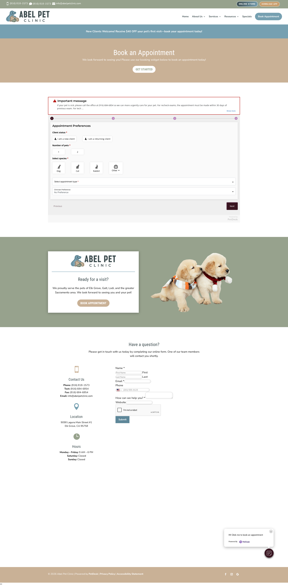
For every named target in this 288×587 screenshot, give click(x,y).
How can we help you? (130, 398)
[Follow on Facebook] (225, 574)
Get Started (144, 69)
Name (120, 368)
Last (145, 377)
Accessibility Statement (130, 574)
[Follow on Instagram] (231, 574)
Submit (122, 419)
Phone (119, 385)
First (145, 372)
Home (185, 16)
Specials (247, 16)
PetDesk (93, 574)
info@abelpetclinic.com (80, 396)
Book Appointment (268, 16)
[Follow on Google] (237, 574)
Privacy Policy (107, 574)
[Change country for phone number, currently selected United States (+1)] (119, 390)
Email (120, 381)
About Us (197, 16)
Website (121, 402)
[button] (269, 553)
